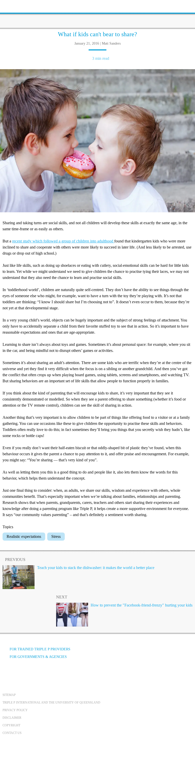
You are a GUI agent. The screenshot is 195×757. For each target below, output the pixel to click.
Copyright (11, 725)
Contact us (12, 733)
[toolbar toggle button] (12, 5)
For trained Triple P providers (40, 649)
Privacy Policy (15, 710)
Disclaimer (12, 718)
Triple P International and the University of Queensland (51, 702)
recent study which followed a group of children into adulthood (63, 241)
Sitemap (9, 695)
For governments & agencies (38, 657)
